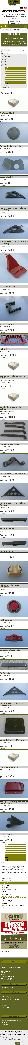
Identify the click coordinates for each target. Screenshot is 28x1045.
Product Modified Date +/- (7, 56)
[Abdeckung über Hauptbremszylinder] (14, 132)
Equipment (6, 903)
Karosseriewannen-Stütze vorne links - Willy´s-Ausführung (13, 209)
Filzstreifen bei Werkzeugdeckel (10, 444)
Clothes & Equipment (9, 901)
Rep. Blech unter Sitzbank (8, 673)
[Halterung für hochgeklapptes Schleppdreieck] (14, 571)
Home (10, 29)
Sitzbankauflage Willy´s (7, 324)
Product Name (4, 58)
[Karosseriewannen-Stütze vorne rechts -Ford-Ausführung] (14, 691)
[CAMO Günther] (14, 3)
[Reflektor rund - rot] (14, 606)
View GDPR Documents (9, 1041)
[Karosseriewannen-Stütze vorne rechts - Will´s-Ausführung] (14, 229)
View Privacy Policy (8, 1038)
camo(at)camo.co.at (13, 43)
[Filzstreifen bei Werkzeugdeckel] (14, 430)
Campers (5, 887)
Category (3, 61)
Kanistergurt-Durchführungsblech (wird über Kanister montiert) (14, 802)
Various (5, 910)
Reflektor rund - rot (6, 620)
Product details (4, 121)
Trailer (5, 892)
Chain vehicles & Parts (9, 889)
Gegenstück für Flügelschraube (10, 650)
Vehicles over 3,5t (8, 880)
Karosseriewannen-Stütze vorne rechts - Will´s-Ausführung (14, 242)
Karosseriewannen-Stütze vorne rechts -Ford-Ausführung (12, 704)
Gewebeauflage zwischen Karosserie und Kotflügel (12, 377)
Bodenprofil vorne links (7, 528)
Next (6, 81)
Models (5, 908)
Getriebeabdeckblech (6, 177)
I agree (17, 1043)
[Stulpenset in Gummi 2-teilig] (14, 756)
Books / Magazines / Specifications (13, 905)
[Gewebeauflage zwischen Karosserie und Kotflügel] (14, 365)
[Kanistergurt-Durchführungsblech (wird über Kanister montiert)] (14, 788)
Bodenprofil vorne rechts (7, 551)
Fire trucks (6, 885)
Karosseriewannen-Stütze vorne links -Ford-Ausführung (13, 504)
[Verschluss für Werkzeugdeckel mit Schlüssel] (14, 396)
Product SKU (4, 59)
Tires (4, 898)
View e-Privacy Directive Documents (12, 1039)
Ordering (3, 65)
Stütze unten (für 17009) (8, 286)
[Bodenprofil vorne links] (14, 519)
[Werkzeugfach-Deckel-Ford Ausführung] (14, 725)
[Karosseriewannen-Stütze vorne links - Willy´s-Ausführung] (14, 195)
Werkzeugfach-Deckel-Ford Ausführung (12, 740)
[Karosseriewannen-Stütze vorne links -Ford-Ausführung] (14, 491)
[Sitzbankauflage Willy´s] (14, 308)
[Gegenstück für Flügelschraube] (14, 638)
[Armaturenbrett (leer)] (14, 102)
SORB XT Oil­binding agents (11, 896)
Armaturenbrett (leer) (7, 112)
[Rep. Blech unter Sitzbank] (14, 664)
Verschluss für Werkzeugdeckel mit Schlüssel (11, 408)
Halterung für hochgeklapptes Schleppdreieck (9, 586)
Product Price (4, 64)
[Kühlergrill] (14, 339)
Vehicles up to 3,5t (8, 878)
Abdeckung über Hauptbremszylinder (11, 146)
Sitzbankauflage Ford (6, 834)
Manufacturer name (6, 62)
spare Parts (7, 883)
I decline (24, 1041)
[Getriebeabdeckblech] (14, 164)
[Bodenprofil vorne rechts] (14, 543)
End (6, 83)
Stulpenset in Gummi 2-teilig (9, 767)
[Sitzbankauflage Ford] (14, 821)
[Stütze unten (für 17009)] (14, 268)
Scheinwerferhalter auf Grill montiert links (13, 473)
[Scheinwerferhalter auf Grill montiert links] (14, 462)
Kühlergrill (3, 349)
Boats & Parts (7, 894)
